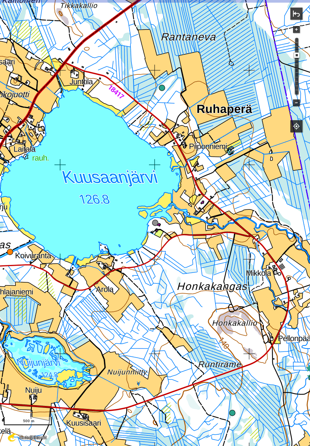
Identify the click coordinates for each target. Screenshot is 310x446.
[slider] (296, 55)
